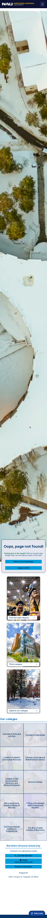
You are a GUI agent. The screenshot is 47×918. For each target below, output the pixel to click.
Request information (23, 867)
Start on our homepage (23, 561)
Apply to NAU (23, 568)
